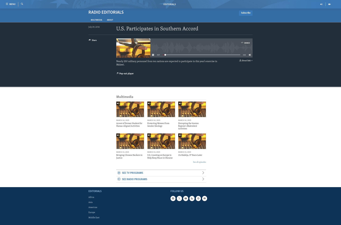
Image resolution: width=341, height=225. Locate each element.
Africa (91, 197)
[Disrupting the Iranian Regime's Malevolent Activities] (192, 109)
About (110, 20)
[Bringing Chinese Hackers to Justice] (130, 141)
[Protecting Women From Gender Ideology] (161, 109)
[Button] (93, 40)
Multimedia (96, 20)
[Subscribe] (204, 198)
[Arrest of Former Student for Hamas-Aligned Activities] (130, 109)
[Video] (330, 4)
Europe (91, 213)
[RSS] (191, 198)
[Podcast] (198, 198)
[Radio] (321, 4)
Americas (92, 208)
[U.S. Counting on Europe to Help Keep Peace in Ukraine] (161, 141)
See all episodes (199, 162)
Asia (90, 202)
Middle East (93, 218)
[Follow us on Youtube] (185, 198)
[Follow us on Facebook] (173, 198)
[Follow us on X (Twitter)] (179, 198)
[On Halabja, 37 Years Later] (192, 141)
